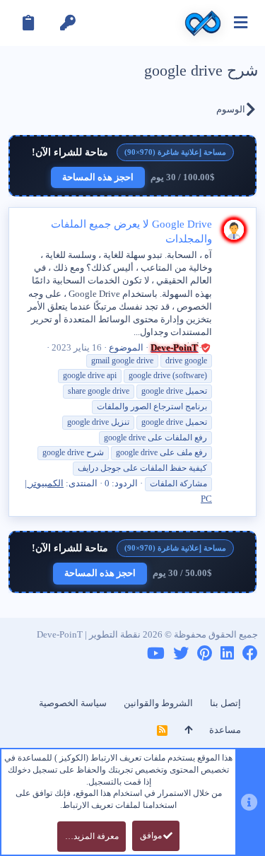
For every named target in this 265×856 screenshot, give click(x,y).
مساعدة (225, 730)
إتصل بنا (225, 703)
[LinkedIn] (227, 653)
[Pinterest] (204, 653)
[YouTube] (156, 653)
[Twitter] (181, 653)
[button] (241, 23)
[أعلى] (188, 730)
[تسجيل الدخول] (68, 23)
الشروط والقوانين (158, 703)
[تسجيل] (28, 23)
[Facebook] (250, 653)
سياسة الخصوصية (73, 703)
